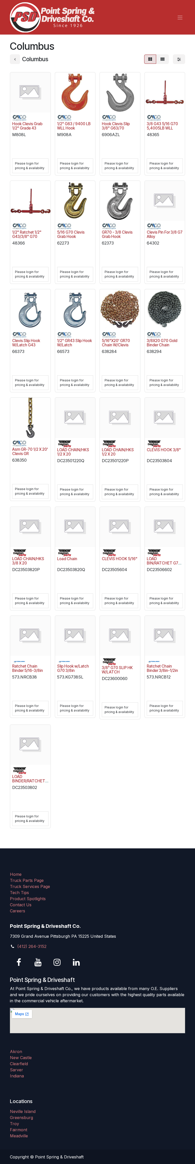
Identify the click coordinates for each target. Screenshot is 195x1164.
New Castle (21, 1057)
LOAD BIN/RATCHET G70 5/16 (164, 563)
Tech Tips (19, 892)
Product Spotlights (28, 898)
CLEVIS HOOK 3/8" (164, 449)
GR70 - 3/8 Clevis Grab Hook (117, 234)
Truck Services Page (30, 886)
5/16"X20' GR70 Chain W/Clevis (116, 342)
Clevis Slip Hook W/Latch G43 (26, 342)
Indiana (17, 1075)
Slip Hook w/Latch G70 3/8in (73, 668)
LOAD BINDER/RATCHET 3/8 (28, 781)
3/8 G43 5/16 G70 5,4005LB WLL (162, 126)
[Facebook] (19, 962)
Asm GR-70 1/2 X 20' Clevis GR (30, 451)
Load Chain (67, 558)
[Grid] (150, 59)
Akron (16, 1051)
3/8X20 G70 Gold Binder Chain (162, 342)
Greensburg (21, 1117)
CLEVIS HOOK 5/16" (119, 558)
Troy (14, 1123)
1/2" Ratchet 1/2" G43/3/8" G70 (26, 234)
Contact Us (20, 904)
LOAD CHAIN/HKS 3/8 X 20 (28, 560)
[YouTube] (38, 962)
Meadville (19, 1135)
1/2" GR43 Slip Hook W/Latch (74, 342)
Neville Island (23, 1111)
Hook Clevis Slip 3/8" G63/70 (116, 126)
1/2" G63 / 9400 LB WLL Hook (74, 126)
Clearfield (19, 1063)
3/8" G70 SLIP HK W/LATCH (117, 669)
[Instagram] (57, 962)
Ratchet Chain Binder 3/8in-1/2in (162, 668)
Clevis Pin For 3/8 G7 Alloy (165, 234)
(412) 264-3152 (31, 946)
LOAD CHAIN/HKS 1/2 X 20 (73, 452)
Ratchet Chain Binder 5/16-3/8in (27, 668)
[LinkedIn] (76, 962)
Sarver (16, 1069)
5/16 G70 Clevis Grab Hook (71, 234)
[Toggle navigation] (180, 17)
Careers (17, 910)
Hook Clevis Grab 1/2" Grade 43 (27, 126)
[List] (162, 59)
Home (16, 874)
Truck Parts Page (27, 880)
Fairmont (18, 1129)
